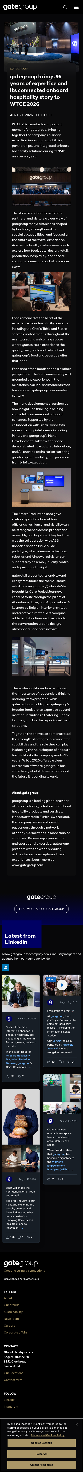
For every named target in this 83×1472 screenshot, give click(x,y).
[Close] (77, 1424)
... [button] (29, 1067)
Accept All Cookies (41, 1464)
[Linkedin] (5, 967)
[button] (76, 7)
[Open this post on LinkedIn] (21, 1028)
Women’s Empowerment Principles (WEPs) (58, 1165)
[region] (41, 1445)
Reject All (41, 1453)
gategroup (24, 1063)
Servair (57, 1040)
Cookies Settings (41, 1442)
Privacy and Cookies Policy (48, 1435)
